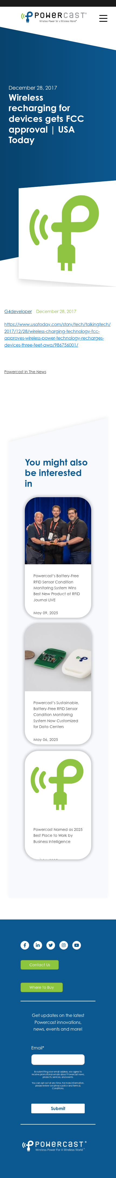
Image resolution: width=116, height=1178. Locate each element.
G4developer (18, 311)
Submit (58, 1108)
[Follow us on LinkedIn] (39, 946)
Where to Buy (41, 987)
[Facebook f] (27, 946)
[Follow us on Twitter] (52, 946)
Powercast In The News (25, 371)
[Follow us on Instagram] (65, 946)
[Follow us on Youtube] (78, 946)
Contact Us (39, 964)
